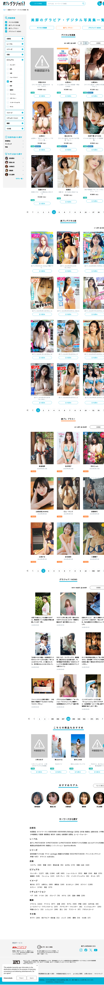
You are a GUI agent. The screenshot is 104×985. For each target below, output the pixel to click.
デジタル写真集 (14, 22)
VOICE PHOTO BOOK (77, 854)
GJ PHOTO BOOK (65, 843)
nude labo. (51, 857)
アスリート (75, 909)
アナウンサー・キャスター (71, 907)
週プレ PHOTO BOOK (37, 843)
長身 (11, 85)
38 (98, 212)
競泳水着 (58, 865)
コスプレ (36, 865)
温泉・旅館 (79, 895)
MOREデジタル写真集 (79, 843)
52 (93, 410)
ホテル (66, 895)
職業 (8, 123)
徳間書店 (47, 834)
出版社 (9, 39)
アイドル (50, 904)
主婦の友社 (94, 832)
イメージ (9, 113)
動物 (77, 918)
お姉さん (48, 884)
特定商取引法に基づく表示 (46, 973)
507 (98, 571)
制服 (47, 865)
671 (92, 719)
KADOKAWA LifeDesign (66, 832)
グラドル (36, 904)
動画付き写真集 (63, 854)
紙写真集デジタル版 (37, 854)
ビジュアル (10, 60)
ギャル (11, 106)
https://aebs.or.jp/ (28, 963)
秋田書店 (33, 832)
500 (79, 719)
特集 (6, 147)
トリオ (44, 895)
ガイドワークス (42, 832)
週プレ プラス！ (14, 28)
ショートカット (14, 77)
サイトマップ (98, 973)
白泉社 (58, 834)
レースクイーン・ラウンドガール (44, 907)
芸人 (64, 909)
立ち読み (42, 96)
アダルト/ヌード (88, 909)
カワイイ (87, 884)
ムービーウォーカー (81, 834)
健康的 (11, 90)
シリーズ (9, 49)
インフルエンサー (93, 907)
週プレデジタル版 (14, 25)
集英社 (87, 832)
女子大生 (94, 904)
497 (63, 719)
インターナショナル (15, 102)
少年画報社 (34, 834)
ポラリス (43, 857)
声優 (82, 904)
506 (93, 571)
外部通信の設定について (63, 973)
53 (98, 410)
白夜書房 (65, 834)
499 (73, 719)
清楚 (48, 887)
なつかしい (73, 884)
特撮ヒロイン (37, 909)
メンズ (66, 918)
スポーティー (13, 98)
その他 (9, 129)
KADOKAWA (52, 832)
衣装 (8, 54)
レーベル (9, 44)
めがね (70, 865)
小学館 (101, 832)
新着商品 (7, 141)
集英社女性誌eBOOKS (37, 845)
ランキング (8, 144)
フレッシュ (12, 94)
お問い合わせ (88, 973)
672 (97, 719)
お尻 (11, 73)
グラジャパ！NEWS (15, 31)
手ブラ (35, 918)
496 (58, 719)
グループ (55, 895)
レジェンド (52, 909)
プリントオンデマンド (93, 854)
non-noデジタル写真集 (96, 843)
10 (85, 212)
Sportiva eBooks (70, 845)
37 (93, 212)
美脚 (11, 81)
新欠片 (53, 834)
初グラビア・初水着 (51, 918)
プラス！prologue (51, 854)
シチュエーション (12, 118)
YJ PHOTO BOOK (52, 843)
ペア (34, 895)
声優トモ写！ (34, 857)
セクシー (36, 887)
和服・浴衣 (83, 865)
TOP (4, 9)
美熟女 (60, 884)
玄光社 (76, 832)
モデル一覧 (19, 178)
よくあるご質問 (77, 973)
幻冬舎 (82, 832)
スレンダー (12, 65)
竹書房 (40, 834)
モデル (72, 904)
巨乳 (11, 69)
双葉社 (70, 834)
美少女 (35, 884)
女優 (61, 904)
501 (84, 719)
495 (52, 719)
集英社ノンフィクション (54, 845)
